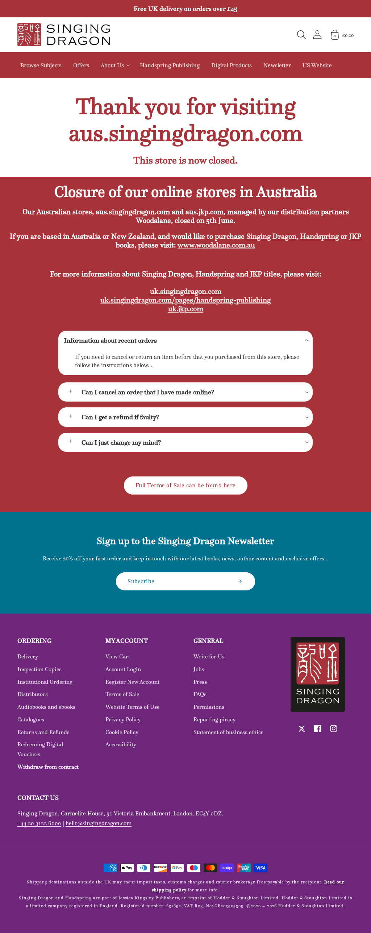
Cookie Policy (121, 732)
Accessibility (120, 744)
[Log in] (317, 34)
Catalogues (30, 719)
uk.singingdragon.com (185, 291)
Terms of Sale (122, 694)
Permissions (208, 706)
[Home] (63, 34)
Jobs (198, 669)
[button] (301, 35)
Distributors (32, 694)
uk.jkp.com (185, 308)
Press (200, 681)
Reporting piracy (214, 719)
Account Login (123, 669)
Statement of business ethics (228, 732)
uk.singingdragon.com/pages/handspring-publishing (185, 300)
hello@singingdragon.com (99, 823)
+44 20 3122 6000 (39, 823)
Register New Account (132, 681)
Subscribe (141, 581)
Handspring (319, 236)
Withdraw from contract (48, 766)
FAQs (200, 694)
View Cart (117, 656)
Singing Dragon (271, 236)
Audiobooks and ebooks (46, 706)
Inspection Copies (39, 669)
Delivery (27, 656)
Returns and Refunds (43, 732)
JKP (355, 236)
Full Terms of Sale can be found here (186, 485)
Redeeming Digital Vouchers (40, 749)
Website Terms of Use (132, 706)
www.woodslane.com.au (216, 245)
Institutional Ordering (44, 681)
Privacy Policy (123, 719)
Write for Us (209, 656)
